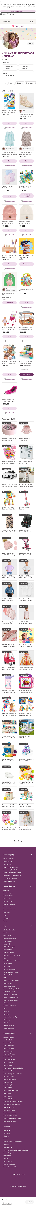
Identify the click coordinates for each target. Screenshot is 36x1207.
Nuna (5, 1008)
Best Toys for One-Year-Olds (12, 1104)
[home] (18, 852)
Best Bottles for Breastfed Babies (13, 1068)
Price (4, 83)
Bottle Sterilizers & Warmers (12, 961)
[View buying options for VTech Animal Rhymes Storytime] (26, 280)
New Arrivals (7, 933)
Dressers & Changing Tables (12, 989)
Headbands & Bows (9, 991)
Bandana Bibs (8, 949)
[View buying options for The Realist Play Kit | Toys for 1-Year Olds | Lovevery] (26, 795)
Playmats (6, 1014)
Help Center (7, 1130)
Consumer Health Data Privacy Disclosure (16, 1150)
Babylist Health (8, 898)
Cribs (5, 977)
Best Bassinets (8, 1065)
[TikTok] (7, 1179)
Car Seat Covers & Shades (11, 972)
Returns (6, 1139)
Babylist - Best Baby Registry (18, 26)
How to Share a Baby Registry (12, 875)
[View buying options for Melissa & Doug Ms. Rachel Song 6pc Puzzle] (26, 177)
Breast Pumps (8, 963)
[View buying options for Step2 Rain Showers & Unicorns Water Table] (26, 750)
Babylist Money (8, 896)
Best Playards (8, 1087)
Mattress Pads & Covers (11, 1000)
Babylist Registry (8, 893)
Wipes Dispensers (9, 1028)
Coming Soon (7, 935)
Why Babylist (7, 864)
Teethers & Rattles (9, 1025)
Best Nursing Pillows (10, 1085)
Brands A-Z (7, 944)
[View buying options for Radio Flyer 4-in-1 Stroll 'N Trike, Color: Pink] (26, 544)
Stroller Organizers (9, 1020)
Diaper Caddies (8, 983)
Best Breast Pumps (9, 1071)
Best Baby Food (8, 1051)
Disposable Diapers (9, 986)
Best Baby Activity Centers (11, 1043)
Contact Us (7, 1133)
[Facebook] (15, 1179)
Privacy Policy (25, 8)
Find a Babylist (8, 861)
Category (20, 83)
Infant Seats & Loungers (11, 997)
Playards (6, 1011)
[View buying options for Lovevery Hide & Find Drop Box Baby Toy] (9, 795)
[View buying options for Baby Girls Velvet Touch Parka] (26, 429)
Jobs (5, 915)
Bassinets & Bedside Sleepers (12, 955)
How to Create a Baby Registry (12, 872)
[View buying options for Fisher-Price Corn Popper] (26, 498)
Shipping (6, 1136)
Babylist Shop (8, 901)
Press (5, 921)
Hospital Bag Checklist (10, 870)
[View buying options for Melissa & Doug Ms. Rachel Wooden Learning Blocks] (26, 704)
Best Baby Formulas (9, 1054)
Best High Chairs (8, 1082)
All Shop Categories (9, 930)
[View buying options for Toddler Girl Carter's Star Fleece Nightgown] (9, 139)
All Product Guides (9, 1037)
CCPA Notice (7, 1155)
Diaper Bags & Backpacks (11, 980)
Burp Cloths (7, 966)
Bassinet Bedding (9, 952)
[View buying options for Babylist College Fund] (26, 246)
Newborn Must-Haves (10, 938)
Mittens (6, 1003)
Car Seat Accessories (10, 969)
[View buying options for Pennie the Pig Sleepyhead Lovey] (26, 818)
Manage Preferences (18, 11)
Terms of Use (7, 1144)
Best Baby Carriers (9, 1048)
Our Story (6, 918)
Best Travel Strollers (9, 1110)
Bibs (5, 958)
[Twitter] (24, 1179)
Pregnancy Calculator (10, 1121)
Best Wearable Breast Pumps (12, 1118)
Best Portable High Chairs (11, 1090)
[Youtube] (29, 1179)
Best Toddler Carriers (10, 1099)
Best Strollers (7, 1093)
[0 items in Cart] (33, 26)
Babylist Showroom (9, 904)
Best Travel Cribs (9, 1107)
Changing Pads (8, 975)
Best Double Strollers (10, 1079)
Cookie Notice (8, 1161)
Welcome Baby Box (9, 881)
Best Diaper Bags (9, 1076)
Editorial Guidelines (9, 1164)
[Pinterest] (20, 1179)
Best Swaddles (8, 1096)
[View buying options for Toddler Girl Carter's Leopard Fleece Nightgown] (26, 139)
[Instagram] (11, 1179)
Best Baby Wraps (9, 1062)
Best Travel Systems (10, 1113)
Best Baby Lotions (9, 1057)
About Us (6, 890)
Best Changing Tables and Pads (13, 1074)
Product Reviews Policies (11, 1167)
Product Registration (9, 1153)
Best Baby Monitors (9, 1059)
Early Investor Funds (10, 910)
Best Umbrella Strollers (10, 1116)
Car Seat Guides (8, 1040)
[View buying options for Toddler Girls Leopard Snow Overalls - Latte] (9, 521)
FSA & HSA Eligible (9, 947)
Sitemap (6, 1158)
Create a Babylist (9, 858)
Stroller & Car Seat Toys (11, 1017)
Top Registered (8, 941)
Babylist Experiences (10, 907)
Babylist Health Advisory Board (13, 1141)
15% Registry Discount (10, 878)
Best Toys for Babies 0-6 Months (13, 1101)
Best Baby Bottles (9, 1045)
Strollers (6, 1022)
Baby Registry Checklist (11, 867)
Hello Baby (7, 912)
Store (11, 83)
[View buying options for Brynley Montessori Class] (9, 280)
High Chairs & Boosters (10, 994)
